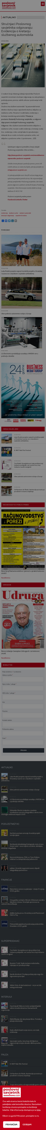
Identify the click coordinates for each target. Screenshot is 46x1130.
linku (39, 1110)
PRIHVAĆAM (11, 1124)
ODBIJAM (27, 1124)
